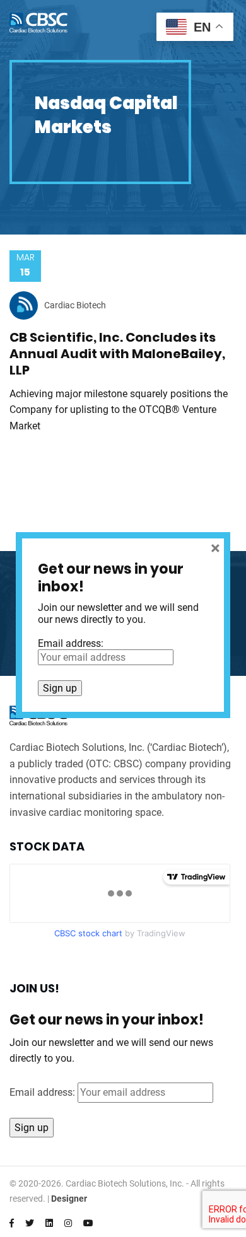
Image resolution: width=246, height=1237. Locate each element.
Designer (69, 1198)
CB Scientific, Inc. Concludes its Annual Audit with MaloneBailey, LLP (117, 353)
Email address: (43, 1092)
